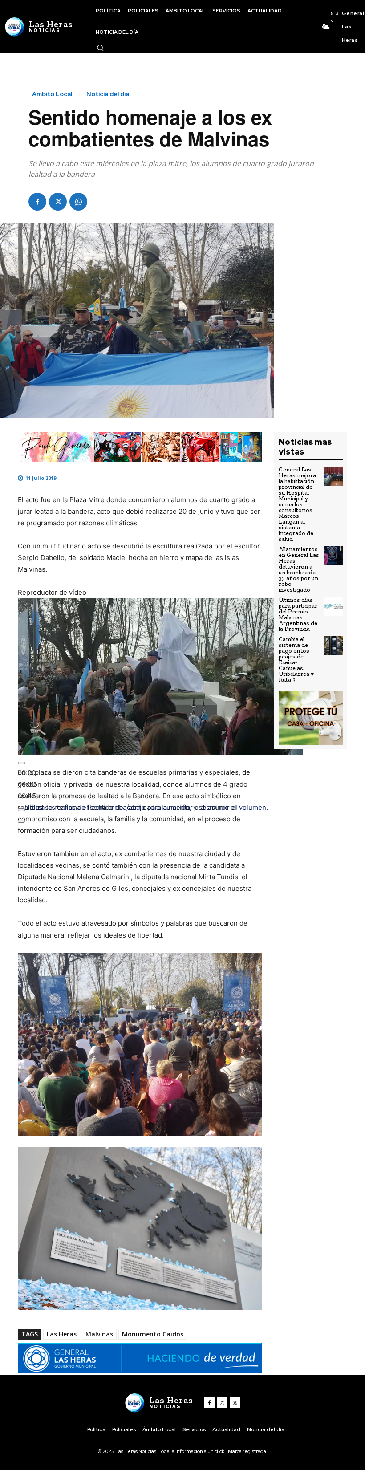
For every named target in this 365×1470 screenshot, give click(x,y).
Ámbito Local (52, 94)
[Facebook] (37, 202)
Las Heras (62, 1334)
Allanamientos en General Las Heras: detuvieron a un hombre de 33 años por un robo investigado (299, 569)
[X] (58, 202)
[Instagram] (222, 1402)
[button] (100, 47)
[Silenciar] (21, 809)
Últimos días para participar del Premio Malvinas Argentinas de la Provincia (298, 614)
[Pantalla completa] (21, 821)
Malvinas (99, 1334)
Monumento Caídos (152, 1334)
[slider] (27, 784)
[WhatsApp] (78, 202)
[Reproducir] (21, 763)
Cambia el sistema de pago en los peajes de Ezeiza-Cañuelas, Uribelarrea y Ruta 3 (296, 659)
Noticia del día (107, 94)
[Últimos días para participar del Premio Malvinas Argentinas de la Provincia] (333, 606)
